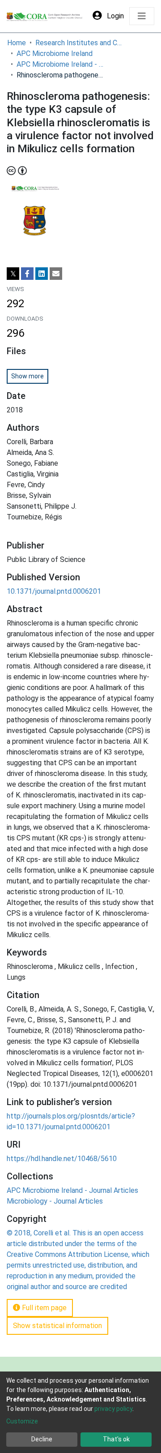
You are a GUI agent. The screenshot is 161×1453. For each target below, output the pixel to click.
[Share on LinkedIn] (41, 273)
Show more (27, 376)
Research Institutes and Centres (80, 43)
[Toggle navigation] (141, 16)
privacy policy (113, 1408)
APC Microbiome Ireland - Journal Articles (61, 64)
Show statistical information (57, 1325)
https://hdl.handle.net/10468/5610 (62, 1158)
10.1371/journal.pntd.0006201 (54, 591)
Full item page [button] (43, 1307)
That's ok (116, 1439)
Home (16, 43)
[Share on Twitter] (13, 273)
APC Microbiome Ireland (55, 53)
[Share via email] (56, 273)
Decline (41, 1439)
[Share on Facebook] (27, 273)
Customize (22, 1421)
